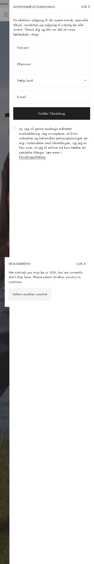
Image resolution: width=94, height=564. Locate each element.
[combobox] (30, 294)
